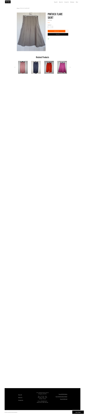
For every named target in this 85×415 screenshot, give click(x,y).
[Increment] (52, 27)
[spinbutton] (50, 27)
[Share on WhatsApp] (48, 39)
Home (18, 8)
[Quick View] (23, 67)
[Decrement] (48, 27)
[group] (42, 67)
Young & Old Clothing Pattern (61, 396)
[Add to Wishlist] (67, 31)
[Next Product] (70, 67)
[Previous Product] (15, 67)
